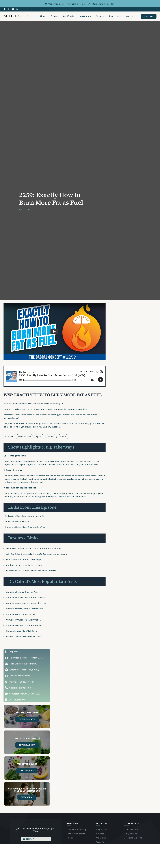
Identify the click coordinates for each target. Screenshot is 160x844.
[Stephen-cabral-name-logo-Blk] (17, 15)
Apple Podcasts (24, 437)
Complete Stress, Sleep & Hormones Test (25, 608)
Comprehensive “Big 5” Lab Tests (21, 631)
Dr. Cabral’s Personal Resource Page (23, 559)
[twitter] (9, 9)
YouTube (51, 437)
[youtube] (13, 9)
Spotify (39, 437)
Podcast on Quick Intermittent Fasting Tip (25, 516)
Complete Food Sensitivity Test (21, 614)
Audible (63, 437)
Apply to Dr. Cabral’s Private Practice (24, 565)
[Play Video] (54, 331)
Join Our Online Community (19, 554)
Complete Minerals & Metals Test (22, 592)
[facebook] (4, 9)
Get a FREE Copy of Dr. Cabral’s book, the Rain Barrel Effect (34, 548)
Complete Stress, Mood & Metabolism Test (25, 527)
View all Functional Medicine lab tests (23, 636)
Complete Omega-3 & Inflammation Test (25, 620)
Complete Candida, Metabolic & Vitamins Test (28, 597)
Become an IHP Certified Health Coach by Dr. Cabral (31, 570)
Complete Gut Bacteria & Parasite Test (24, 625)
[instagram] (17, 9)
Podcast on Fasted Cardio (17, 521)
